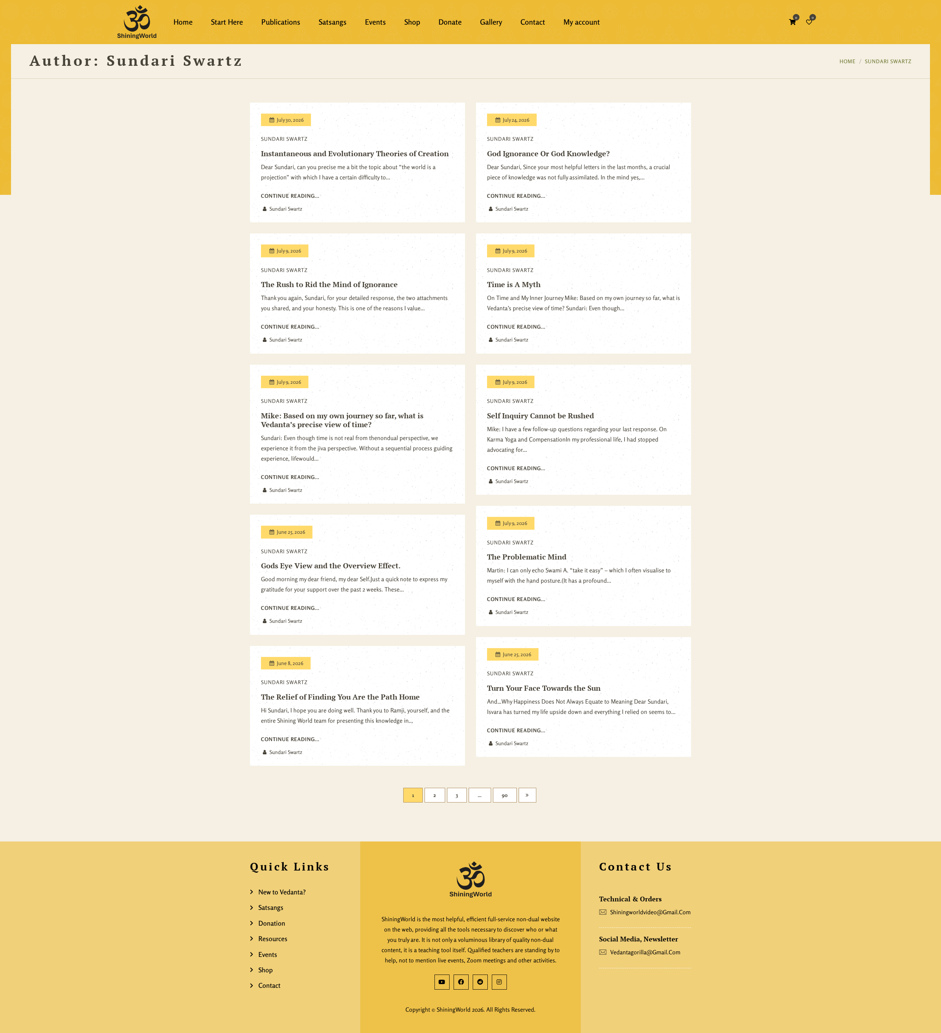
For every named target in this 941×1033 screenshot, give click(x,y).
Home (848, 61)
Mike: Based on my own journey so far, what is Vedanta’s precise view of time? (342, 420)
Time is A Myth (514, 284)
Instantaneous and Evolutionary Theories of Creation (355, 153)
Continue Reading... (290, 196)
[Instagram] (499, 982)
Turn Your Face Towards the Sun (544, 688)
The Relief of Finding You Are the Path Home (340, 697)
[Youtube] (442, 982)
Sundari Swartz (888, 61)
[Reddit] (480, 982)
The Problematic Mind (526, 557)
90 (505, 795)
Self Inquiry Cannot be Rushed (540, 415)
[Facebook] (461, 982)
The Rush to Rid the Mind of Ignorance (329, 284)
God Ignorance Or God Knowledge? (548, 153)
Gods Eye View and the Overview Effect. (331, 565)
